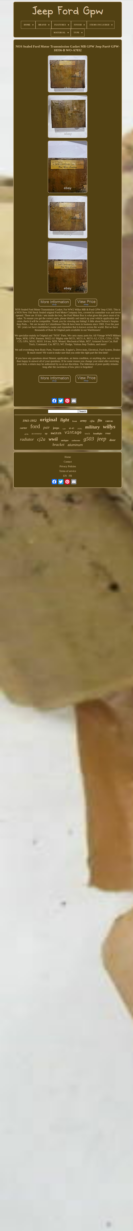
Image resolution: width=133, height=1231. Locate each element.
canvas (109, 421)
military (92, 427)
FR (70, 475)
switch (56, 433)
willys (109, 426)
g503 (89, 439)
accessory (37, 433)
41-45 (71, 428)
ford (35, 426)
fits (100, 420)
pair (46, 427)
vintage (73, 432)
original (48, 419)
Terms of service (67, 471)
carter (23, 427)
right (64, 429)
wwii (53, 439)
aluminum (75, 445)
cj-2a (26, 434)
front (74, 421)
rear (108, 433)
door (112, 440)
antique (64, 440)
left (46, 434)
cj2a (41, 439)
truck (87, 433)
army (83, 420)
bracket (58, 444)
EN (65, 475)
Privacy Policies (68, 466)
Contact (68, 461)
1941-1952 (30, 420)
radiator (27, 439)
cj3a (92, 421)
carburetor (76, 440)
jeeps (56, 427)
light (64, 419)
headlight (97, 433)
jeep (101, 439)
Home (68, 457)
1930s (79, 429)
